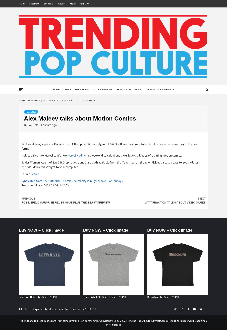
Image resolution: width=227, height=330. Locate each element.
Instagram (34, 3)
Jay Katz (33, 125)
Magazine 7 (200, 320)
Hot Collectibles (129, 89)
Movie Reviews (103, 89)
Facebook (48, 3)
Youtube (61, 3)
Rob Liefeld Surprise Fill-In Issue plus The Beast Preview (65, 200)
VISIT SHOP (84, 3)
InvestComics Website (160, 89)
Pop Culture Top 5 (77, 89)
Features (31, 112)
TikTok (22, 3)
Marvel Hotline (76, 155)
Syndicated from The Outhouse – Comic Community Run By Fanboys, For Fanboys (72, 181)
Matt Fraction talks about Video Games (175, 200)
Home (56, 89)
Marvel (35, 174)
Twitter (72, 3)
